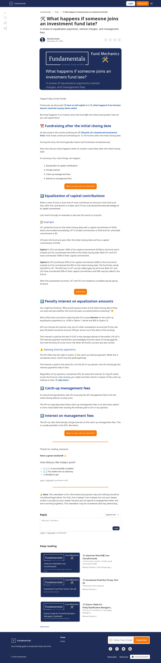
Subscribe (142, 3)
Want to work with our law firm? (80, 186)
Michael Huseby (53, 39)
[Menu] (151, 3)
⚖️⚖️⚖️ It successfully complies (58, 468)
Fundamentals (45, 12)
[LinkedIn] (117, 649)
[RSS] (130, 649)
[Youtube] (123, 649)
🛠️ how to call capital (74, 105)
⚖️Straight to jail (50, 475)
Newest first (111, 514)
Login (130, 3)
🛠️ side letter (62, 380)
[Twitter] (110, 649)
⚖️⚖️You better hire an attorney (58, 472)
